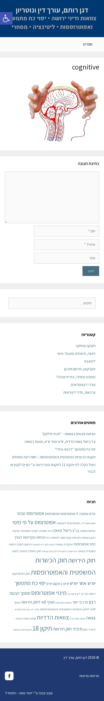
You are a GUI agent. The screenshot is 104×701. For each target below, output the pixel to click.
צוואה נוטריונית (77, 618)
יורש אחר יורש (83, 583)
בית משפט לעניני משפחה (36, 531)
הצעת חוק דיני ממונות (44, 544)
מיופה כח (71, 594)
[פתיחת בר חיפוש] (7, 44)
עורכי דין (34, 609)
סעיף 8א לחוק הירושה (38, 602)
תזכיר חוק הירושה (67, 629)
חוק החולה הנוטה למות (26, 551)
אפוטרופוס (52, 513)
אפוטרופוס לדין (88, 523)
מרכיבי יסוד (80, 602)
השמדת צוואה (87, 551)
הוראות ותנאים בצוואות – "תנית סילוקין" (69, 433)
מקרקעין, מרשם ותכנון (80, 368)
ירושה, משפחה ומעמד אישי (76, 353)
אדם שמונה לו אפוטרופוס (78, 513)
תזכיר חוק (89, 629)
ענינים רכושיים (22, 609)
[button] (6, 18)
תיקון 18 (42, 628)
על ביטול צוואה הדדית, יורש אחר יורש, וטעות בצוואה (60, 441)
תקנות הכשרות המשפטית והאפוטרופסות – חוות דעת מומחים (54, 457)
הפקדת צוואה (64, 544)
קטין (33, 618)
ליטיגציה (90, 361)
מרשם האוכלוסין (63, 602)
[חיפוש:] (52, 303)
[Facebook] (9, 676)
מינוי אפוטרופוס (49, 593)
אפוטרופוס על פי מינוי (34, 522)
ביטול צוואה (62, 530)
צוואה (91, 618)
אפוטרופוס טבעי (30, 513)
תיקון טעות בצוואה (22, 629)
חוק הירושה (82, 560)
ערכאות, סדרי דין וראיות (79, 392)
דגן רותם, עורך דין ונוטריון (52, 10)
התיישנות (72, 551)
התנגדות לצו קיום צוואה (54, 551)
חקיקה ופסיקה (86, 345)
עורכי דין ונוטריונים (83, 384)
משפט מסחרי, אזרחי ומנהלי (76, 376)
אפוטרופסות (88, 531)
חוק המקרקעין (21, 573)
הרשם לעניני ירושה (20, 544)
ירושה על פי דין (86, 593)
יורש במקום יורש (57, 583)
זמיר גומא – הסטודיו (19, 693)
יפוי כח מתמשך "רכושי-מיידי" (75, 449)
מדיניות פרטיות (89, 676)
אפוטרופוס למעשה (68, 523)
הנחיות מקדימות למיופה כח (63, 537)
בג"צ (75, 530)
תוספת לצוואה (22, 618)
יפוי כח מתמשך (30, 583)
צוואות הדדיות (53, 617)
